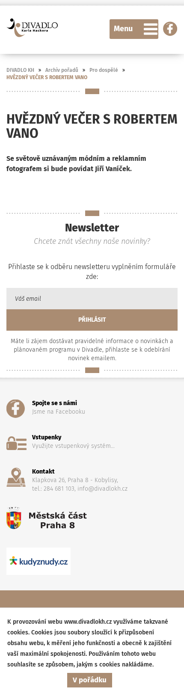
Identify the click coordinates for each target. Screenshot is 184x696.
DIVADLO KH (20, 70)
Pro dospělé (103, 70)
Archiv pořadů (61, 70)
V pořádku (90, 679)
